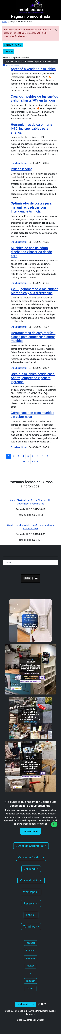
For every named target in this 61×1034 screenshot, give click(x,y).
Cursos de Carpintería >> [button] (31, 846)
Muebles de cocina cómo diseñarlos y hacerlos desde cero (31, 252)
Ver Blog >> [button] (31, 869)
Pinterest (30, 950)
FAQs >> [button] (31, 915)
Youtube (30, 965)
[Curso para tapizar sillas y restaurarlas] (30, 717)
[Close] (55, 30)
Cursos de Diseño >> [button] (31, 857)
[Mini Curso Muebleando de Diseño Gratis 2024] (30, 620)
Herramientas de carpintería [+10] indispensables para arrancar (31, 128)
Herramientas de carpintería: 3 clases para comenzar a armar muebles (33, 337)
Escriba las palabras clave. (16, 57)
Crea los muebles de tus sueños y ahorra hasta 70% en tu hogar (34, 98)
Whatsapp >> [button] (31, 892)
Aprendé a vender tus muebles (33, 69)
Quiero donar (31, 831)
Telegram (30, 981)
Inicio (4, 21)
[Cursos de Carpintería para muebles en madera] (30, 766)
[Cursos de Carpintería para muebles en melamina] (30, 669)
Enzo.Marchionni (19, 163)
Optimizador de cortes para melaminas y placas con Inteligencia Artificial (31, 207)
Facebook (30, 943)
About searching (11, 65)
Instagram (30, 958)
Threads (31, 988)
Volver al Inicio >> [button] (31, 880)
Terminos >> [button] (31, 926)
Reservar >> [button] (31, 903)
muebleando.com (25, 1004)
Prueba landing (21, 169)
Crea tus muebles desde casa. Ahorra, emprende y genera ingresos (33, 378)
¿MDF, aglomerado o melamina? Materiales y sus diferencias (34, 291)
